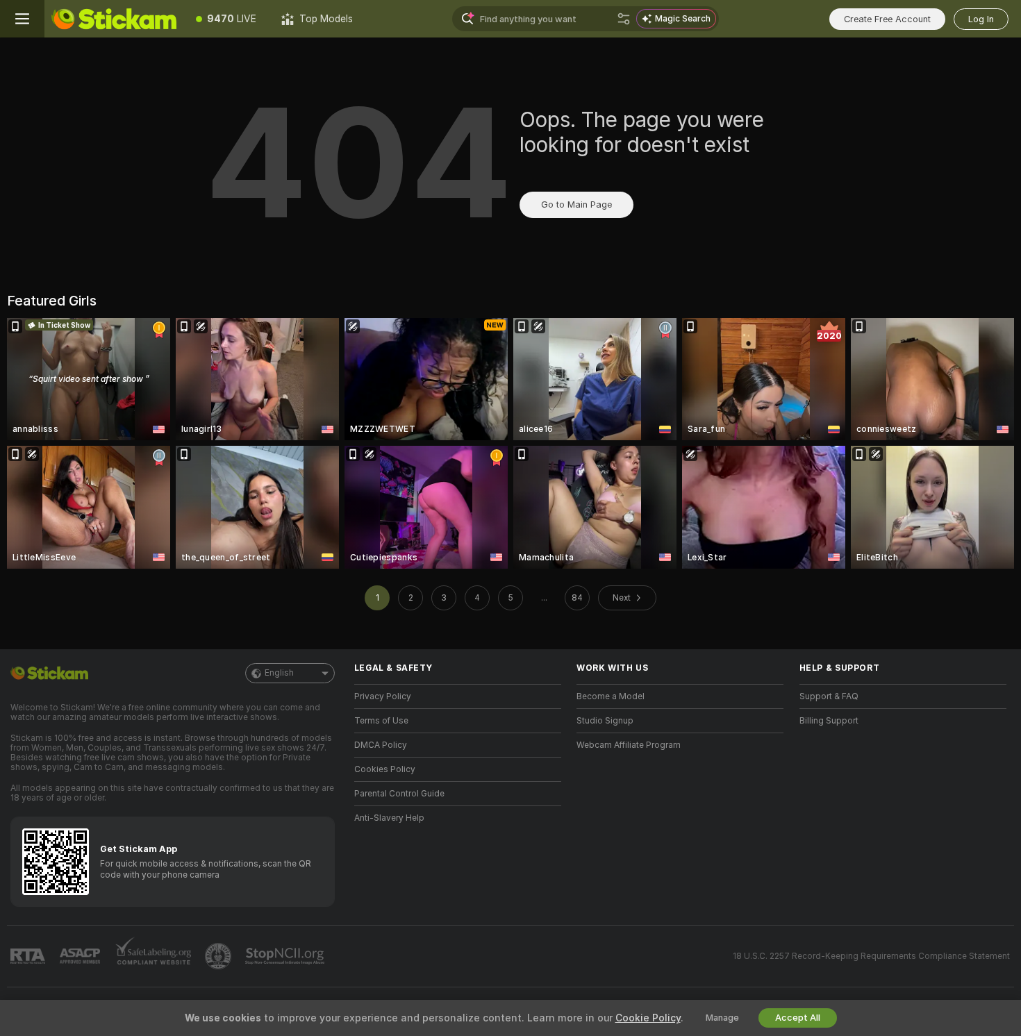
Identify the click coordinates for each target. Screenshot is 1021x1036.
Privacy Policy (382, 696)
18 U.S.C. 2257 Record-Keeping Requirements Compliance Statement (871, 956)
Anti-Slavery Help (389, 818)
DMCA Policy (380, 745)
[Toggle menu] (22, 18)
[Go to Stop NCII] (286, 956)
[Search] (623, 18)
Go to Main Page (576, 204)
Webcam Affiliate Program (628, 745)
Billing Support (828, 721)
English (279, 673)
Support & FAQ (828, 696)
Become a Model (610, 696)
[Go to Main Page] (113, 18)
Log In (981, 19)
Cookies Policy (384, 769)
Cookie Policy (648, 1018)
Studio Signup (604, 721)
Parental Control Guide (399, 794)
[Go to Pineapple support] (219, 956)
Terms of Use (381, 721)
